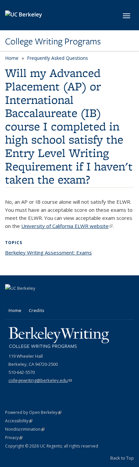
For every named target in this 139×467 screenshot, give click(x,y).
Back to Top (122, 458)
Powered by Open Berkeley (33, 412)
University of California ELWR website (67, 226)
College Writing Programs (53, 41)
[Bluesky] (50, 299)
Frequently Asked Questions (57, 58)
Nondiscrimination (25, 429)
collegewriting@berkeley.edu (40, 380)
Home (12, 58)
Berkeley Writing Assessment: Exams (48, 252)
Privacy (14, 437)
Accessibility (18, 421)
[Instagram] (37, 299)
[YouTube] (24, 299)
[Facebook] (11, 299)
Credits (36, 310)
